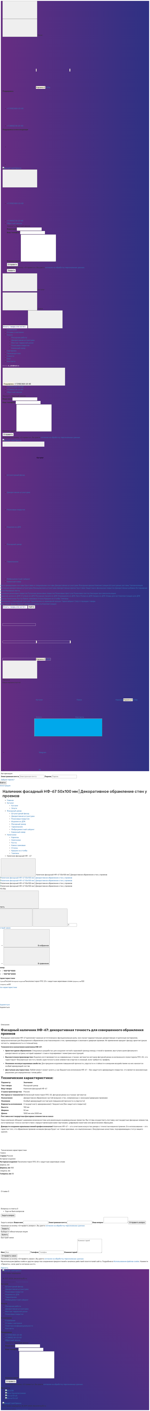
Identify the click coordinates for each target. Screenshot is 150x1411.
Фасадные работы (19, 338)
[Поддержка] (20, 178)
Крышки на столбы (52, 599)
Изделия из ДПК (18, 821)
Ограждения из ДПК (66, 596)
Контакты (11, 361)
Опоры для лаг (112, 596)
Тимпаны (64, 599)
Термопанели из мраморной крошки (45, 601)
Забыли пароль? (7, 780)
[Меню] (20, 10)
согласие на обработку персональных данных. (65, 267)
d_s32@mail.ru (13, 366)
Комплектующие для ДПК (129, 596)
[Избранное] (54, 642)
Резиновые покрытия (20, 345)
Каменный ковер (18, 348)
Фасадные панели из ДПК (46, 596)
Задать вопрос (8, 1215)
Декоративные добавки (125, 588)
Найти (31, 607)
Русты (19, 599)
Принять (4, 1268)
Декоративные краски (66, 588)
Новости (10, 356)
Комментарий (70, 1252)
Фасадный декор (18, 824)
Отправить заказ (9, 1256)
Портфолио (11, 351)
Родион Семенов (22, 1282)
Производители (14, 353)
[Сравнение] (20, 642)
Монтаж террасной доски (22, 343)
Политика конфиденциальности (19, 1326)
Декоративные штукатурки (66, 585)
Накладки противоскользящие (103, 593)
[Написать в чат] (68, 728)
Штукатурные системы (119, 585)
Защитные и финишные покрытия (100, 588)
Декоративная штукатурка (22, 340)
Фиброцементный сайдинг (22, 829)
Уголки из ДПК (86, 596)
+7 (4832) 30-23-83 (15, 126)
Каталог (23, 444)
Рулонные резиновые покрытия (41, 593)
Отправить (12, 264)
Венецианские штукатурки (45, 588)
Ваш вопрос (97, 1222)
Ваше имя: (11, 229)
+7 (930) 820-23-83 (15, 108)
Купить (5, 1235)
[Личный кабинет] (19, 624)
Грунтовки (80, 588)
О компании (12, 330)
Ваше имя (18, 1222)
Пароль (48, 776)
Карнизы (15, 837)
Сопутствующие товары (84, 601)
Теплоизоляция (136, 585)
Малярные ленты (12, 591)
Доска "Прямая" (17, 604)
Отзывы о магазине (15, 332)
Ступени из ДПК (28, 596)
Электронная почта (10, 776)
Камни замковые (30, 599)
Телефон (34, 1252)
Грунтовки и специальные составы (39, 585)
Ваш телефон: (13, 232)
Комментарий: (13, 261)
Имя (3, 1252)
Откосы (40, 599)
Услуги (10, 335)
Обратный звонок (14, 223)
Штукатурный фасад (20, 814)
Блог (9, 359)
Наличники (12, 599)
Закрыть (11, 270)
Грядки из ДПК (99, 596)
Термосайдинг (67, 601)
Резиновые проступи (64, 593)
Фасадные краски (86, 585)
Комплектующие (102, 585)
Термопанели (17, 827)
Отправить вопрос (137, 1222)
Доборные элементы (33, 604)
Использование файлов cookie (126, 1261)
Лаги (78, 596)
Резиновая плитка (81, 593)
